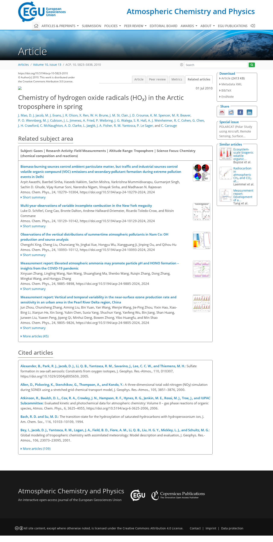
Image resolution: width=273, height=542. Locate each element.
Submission (91, 26)
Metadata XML (231, 84)
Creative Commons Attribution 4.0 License (153, 528)
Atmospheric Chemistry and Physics (191, 11)
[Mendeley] (222, 112)
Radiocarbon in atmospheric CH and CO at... (242, 174)
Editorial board (163, 26)
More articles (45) (35, 336)
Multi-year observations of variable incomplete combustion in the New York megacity (86, 205)
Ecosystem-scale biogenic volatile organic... (243, 154)
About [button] (206, 26)
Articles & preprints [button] (59, 26)
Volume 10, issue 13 (47, 65)
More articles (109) (36, 448)
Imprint (211, 528)
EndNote (227, 97)
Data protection (232, 528)
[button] (181, 65)
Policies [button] (111, 26)
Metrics (176, 79)
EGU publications (232, 26)
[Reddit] (231, 112)
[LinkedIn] (249, 112)
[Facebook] (240, 112)
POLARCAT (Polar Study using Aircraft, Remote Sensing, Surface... (235, 131)
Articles (23, 65)
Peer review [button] (134, 26)
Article (139, 79)
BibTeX (226, 90)
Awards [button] (188, 26)
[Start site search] (252, 65)
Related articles (199, 79)
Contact (195, 528)
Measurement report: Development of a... (243, 195)
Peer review (157, 79)
